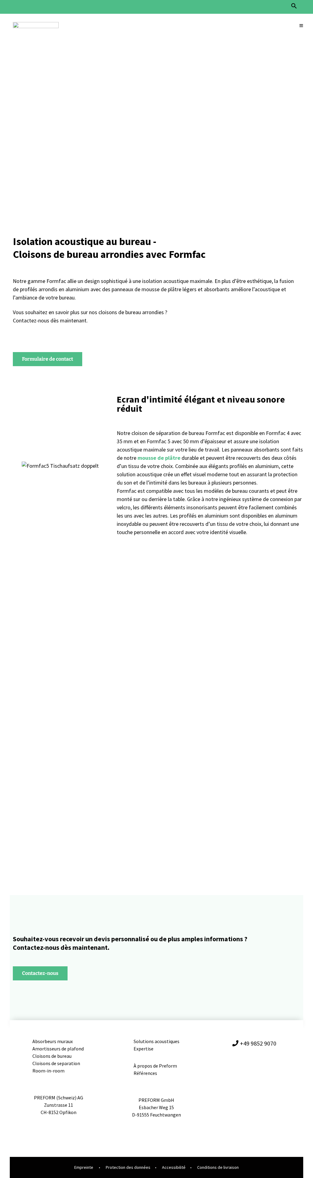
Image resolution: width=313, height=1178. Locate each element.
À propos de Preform (155, 1066)
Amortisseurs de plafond (58, 1049)
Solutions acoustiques (156, 1041)
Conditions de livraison (218, 1167)
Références (145, 1073)
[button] (294, 7)
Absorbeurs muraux (53, 1041)
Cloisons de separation (56, 1063)
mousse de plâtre (159, 457)
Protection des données (128, 1167)
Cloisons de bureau (52, 1056)
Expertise (143, 1049)
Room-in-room (48, 1071)
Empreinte (83, 1167)
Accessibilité (174, 1167)
